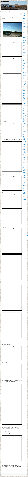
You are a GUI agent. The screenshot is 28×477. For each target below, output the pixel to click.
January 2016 (24, 142)
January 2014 (24, 163)
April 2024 (24, 90)
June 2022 (24, 101)
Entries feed (24, 197)
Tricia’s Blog (24, 23)
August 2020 (24, 112)
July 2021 (24, 105)
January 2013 (24, 174)
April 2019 (24, 120)
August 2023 (24, 93)
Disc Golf (24, 30)
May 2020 (24, 113)
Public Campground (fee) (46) (24, 63)
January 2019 (24, 121)
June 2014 (24, 160)
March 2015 (24, 151)
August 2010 (24, 185)
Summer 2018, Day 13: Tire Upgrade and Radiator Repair (24, 85)
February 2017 (24, 131)
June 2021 (24, 106)
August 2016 (24, 137)
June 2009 (24, 190)
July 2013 (24, 170)
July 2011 (24, 182)
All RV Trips (24, 18)
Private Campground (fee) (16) (24, 61)
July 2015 (24, 148)
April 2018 (24, 125)
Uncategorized (9, 471)
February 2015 (24, 152)
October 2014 (24, 156)
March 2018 (24, 126)
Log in (23, 196)
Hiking (23, 32)
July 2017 (24, 128)
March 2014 (24, 162)
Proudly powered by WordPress (14, 474)
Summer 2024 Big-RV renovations (24, 73)
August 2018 (24, 122)
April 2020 (24, 114)
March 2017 (24, 130)
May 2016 (24, 139)
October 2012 (24, 176)
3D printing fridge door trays (24, 79)
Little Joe (5, 433)
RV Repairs (24, 43)
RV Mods (24, 42)
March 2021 (24, 108)
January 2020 (24, 116)
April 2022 (24, 102)
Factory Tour (24, 31)
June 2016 (24, 138)
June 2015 (24, 149)
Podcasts (24, 37)
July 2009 (24, 189)
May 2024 (24, 89)
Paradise (4, 342)
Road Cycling (24, 40)
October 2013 (24, 167)
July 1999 (24, 193)
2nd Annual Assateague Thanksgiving (10, 14)
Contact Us (24, 15)
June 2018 (24, 124)
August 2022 (24, 99)
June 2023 (24, 94)
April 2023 (24, 96)
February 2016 (24, 141)
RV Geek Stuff (24, 41)
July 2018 (24, 123)
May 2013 (24, 171)
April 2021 (24, 107)
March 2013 (24, 173)
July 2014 (24, 159)
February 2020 (24, 115)
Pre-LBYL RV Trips (6, 471)
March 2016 (24, 140)
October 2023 (24, 92)
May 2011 (24, 183)
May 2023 (24, 95)
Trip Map (24, 16)
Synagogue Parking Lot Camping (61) (24, 65)
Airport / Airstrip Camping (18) (24, 52)
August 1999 (24, 192)
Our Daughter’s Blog (24, 26)
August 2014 (24, 158)
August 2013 (24, 169)
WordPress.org (24, 199)
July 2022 (24, 100)
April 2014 (24, 161)
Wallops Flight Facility (17, 430)
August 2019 (24, 119)
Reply (11, 471)
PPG (23, 38)
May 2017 (24, 129)
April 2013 (24, 172)
